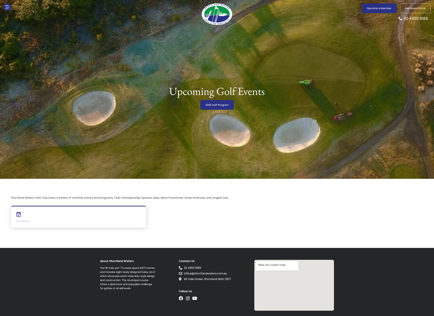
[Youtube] (194, 298)
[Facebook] (181, 298)
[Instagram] (188, 298)
